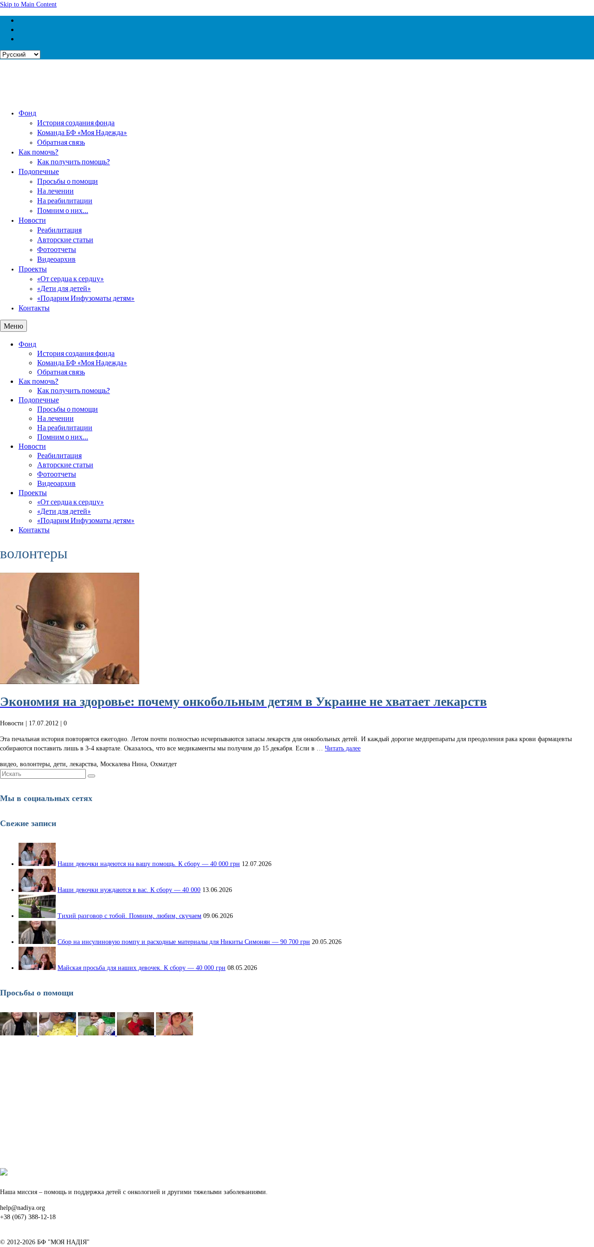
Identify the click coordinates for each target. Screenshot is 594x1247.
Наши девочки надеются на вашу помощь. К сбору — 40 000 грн (149, 863)
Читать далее (343, 748)
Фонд (27, 112)
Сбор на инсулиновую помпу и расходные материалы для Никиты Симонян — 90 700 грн (184, 941)
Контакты (34, 307)
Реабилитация (59, 229)
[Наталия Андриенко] (58, 1033)
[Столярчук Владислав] (136, 1033)
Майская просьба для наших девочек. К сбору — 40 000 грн (142, 967)
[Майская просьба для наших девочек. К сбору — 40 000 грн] (37, 967)
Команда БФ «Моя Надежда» (82, 132)
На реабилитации (64, 200)
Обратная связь (61, 141)
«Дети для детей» (64, 288)
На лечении (55, 190)
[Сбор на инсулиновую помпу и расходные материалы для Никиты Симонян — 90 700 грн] (37, 941)
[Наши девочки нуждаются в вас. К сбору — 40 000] (37, 889)
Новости (32, 219)
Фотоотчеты (56, 249)
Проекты (33, 268)
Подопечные (39, 171)
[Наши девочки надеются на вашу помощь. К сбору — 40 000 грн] (37, 863)
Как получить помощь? (73, 161)
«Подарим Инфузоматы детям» (86, 297)
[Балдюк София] (97, 1033)
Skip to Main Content (28, 4)
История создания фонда (76, 122)
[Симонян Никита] (19, 1033)
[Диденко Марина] (174, 1033)
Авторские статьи (65, 239)
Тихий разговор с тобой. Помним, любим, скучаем (129, 915)
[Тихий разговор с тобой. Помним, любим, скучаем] (37, 915)
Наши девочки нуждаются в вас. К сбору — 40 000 (129, 889)
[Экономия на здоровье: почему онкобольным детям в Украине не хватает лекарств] (297, 628)
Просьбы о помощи (67, 180)
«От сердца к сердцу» (70, 278)
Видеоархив (56, 258)
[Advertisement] (278, 1103)
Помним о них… (62, 210)
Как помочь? (38, 151)
